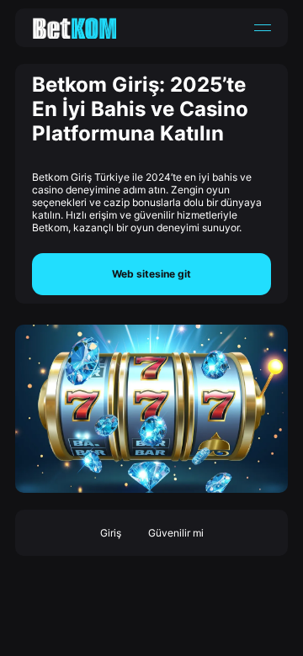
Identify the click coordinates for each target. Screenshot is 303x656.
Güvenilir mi (176, 532)
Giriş (110, 532)
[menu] (262, 27)
